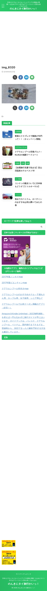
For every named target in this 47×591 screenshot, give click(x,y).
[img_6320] (26, 77)
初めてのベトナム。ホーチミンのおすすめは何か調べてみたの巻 (28, 202)
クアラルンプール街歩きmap (15, 288)
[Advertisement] (23, 36)
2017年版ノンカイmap (12, 276)
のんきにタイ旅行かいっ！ (23, 8)
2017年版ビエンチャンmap (14, 282)
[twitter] (15, 77)
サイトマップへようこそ (23, 574)
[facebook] (20, 77)
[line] (32, 77)
